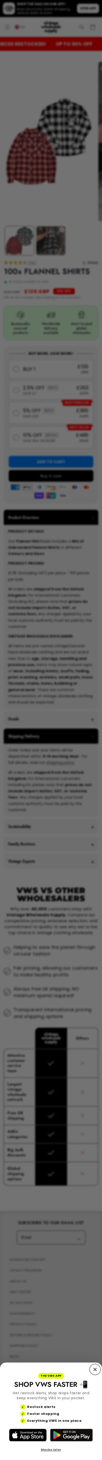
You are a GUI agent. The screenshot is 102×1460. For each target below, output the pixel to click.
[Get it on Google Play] (71, 1435)
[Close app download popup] (95, 1369)
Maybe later (51, 1450)
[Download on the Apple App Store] (28, 1435)
